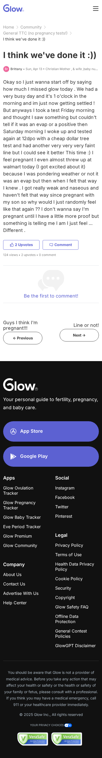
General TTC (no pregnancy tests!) (35, 33)
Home (8, 27)
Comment (63, 244)
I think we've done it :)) (24, 39)
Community (31, 27)
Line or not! (86, 325)
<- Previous (23, 338)
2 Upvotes (24, 244)
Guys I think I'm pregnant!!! (20, 325)
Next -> (79, 335)
